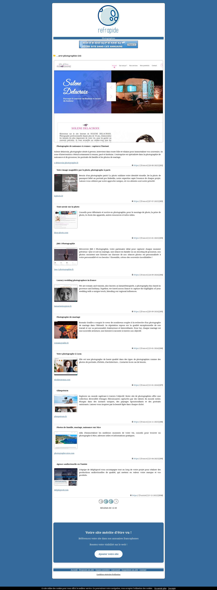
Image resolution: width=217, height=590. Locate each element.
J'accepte (172, 588)
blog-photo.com (61, 232)
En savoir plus (160, 588)
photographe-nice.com (64, 453)
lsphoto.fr (58, 195)
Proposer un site (86, 569)
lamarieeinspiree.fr (63, 306)
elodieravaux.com (62, 379)
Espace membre (103, 569)
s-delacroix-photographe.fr (66, 162)
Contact (143, 569)
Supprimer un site (130, 569)
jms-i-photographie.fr (64, 269)
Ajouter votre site (109, 553)
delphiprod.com (61, 490)
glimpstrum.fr (60, 416)
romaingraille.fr (61, 343)
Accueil (74, 569)
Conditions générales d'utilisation (108, 574)
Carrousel (115, 569)
